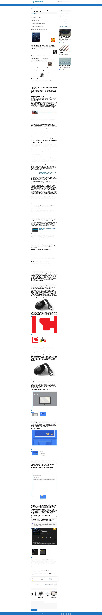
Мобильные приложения (35, 20)
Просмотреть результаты (65, 23)
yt (63, 614)
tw (66, 614)
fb (65, 614)
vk (70, 614)
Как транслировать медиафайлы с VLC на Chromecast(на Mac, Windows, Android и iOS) (54, 596)
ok (61, 614)
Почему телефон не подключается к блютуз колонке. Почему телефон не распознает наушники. (64, 37)
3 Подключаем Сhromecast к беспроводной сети (39, 29)
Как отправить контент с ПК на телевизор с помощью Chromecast (47, 596)
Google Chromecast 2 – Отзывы (36, 17)
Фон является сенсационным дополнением (38, 23)
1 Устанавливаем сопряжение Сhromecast (37, 26)
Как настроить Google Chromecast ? (33, 595)
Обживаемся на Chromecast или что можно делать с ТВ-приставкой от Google (40, 596)
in (68, 614)
